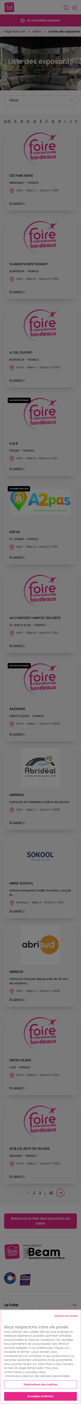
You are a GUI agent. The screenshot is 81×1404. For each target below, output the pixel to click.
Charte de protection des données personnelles (37, 1376)
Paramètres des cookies (40, 1384)
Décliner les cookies (66, 1315)
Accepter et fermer (40, 1396)
